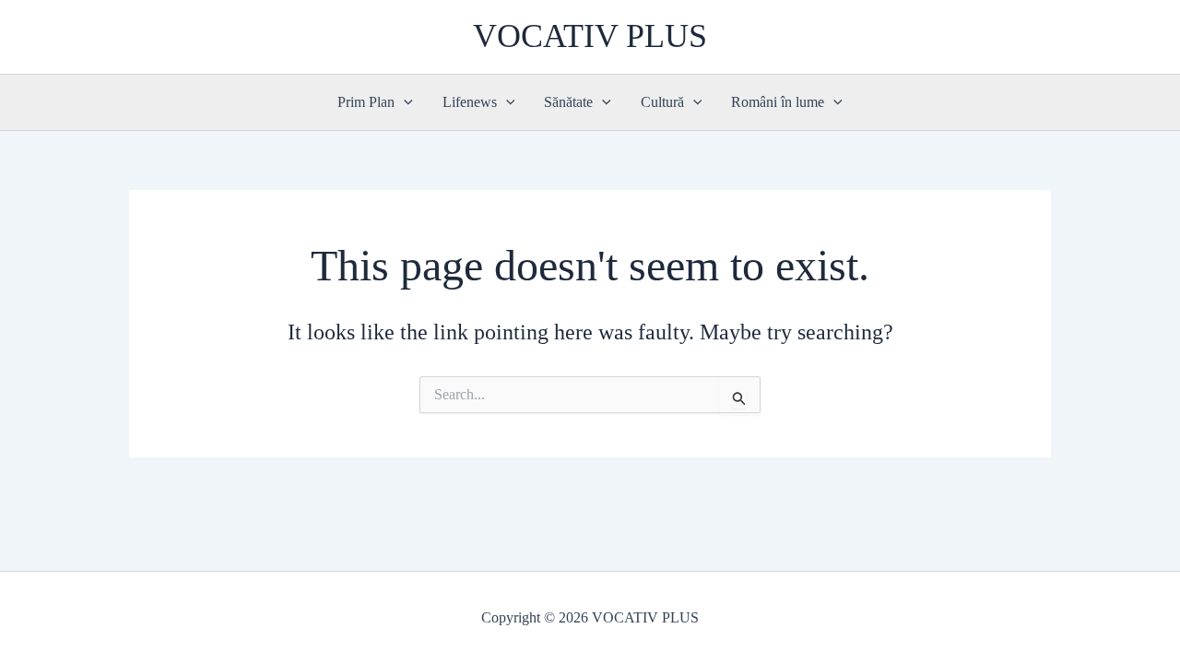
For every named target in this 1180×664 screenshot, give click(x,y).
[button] (404, 102)
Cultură (662, 102)
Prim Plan (366, 102)
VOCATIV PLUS (590, 36)
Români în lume (777, 102)
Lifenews (469, 102)
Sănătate (568, 102)
